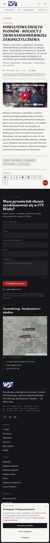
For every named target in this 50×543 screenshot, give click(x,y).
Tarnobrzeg (9, 10)
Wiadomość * (8, 259)
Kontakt (5, 450)
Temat (5, 250)
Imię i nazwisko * (10, 222)
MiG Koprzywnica (10, 75)
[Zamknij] (46, 506)
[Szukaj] (39, 3)
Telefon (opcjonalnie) (12, 240)
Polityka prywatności (11, 470)
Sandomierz (43, 10)
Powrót (8, 18)
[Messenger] (22, 177)
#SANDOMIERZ (27, 63)
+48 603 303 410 (12, 369)
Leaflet (30, 354)
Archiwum (6, 442)
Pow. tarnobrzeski (26, 10)
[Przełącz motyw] (45, 4)
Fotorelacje (7, 434)
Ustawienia (25, 537)
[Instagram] (40, 177)
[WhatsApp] (16, 177)
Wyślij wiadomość (16, 283)
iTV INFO (6, 429)
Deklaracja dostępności (12, 483)
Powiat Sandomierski (26, 75)
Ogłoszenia (7, 438)
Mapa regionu (8, 446)
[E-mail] (15, 417)
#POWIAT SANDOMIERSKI (11, 63)
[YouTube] (10, 417)
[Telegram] (28, 177)
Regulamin (7, 462)
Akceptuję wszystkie (25, 525)
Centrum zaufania (9, 487)
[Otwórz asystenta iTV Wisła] (45, 183)
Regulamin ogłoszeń (10, 466)
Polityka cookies (9, 474)
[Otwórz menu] (4, 3)
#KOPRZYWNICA (39, 63)
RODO (5, 478)
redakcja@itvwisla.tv (13, 289)
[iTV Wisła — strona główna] (12, 3)
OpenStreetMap (41, 354)
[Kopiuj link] (5, 182)
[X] (11, 177)
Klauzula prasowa (9, 498)
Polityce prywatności (10, 520)
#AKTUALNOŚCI (8, 65)
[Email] (34, 177)
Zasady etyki (8, 503)
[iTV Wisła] (8, 384)
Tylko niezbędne (25, 531)
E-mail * (6, 231)
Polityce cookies (38, 518)
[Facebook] (5, 177)
